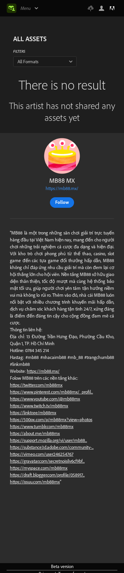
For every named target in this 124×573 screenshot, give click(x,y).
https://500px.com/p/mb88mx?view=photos (51, 420)
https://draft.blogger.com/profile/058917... (47, 475)
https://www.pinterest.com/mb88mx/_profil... (51, 392)
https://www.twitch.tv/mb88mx (39, 406)
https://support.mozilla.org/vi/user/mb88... (48, 440)
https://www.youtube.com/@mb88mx (45, 399)
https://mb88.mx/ (62, 188)
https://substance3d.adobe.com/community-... (52, 447)
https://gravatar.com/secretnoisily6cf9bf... (47, 461)
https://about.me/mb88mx (35, 433)
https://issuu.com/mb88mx (35, 482)
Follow (62, 202)
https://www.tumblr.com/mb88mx (41, 426)
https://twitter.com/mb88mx (36, 385)
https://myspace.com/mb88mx (38, 468)
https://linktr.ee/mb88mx (33, 413)
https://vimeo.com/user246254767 (41, 454)
